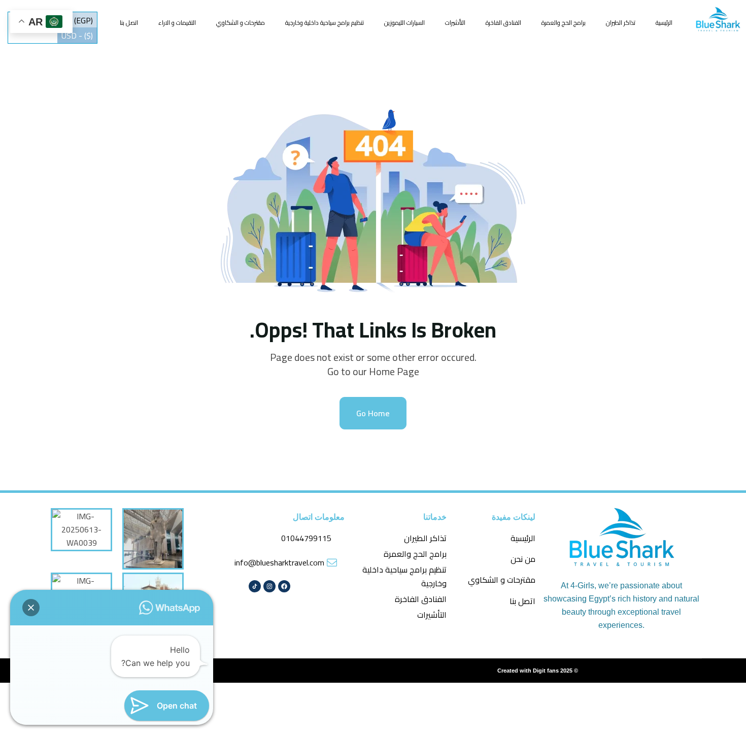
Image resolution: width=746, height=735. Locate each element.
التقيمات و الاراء (177, 22)
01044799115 (306, 538)
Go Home (373, 413)
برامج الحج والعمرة (563, 22)
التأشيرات (455, 22)
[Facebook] (284, 586)
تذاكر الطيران (620, 22)
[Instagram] (269, 586)
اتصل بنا (129, 22)
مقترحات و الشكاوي (240, 22)
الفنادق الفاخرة (503, 22)
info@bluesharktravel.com (279, 562)
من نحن (523, 558)
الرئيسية (664, 22)
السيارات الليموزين (404, 22)
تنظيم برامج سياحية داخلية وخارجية (324, 22)
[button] (31, 607)
